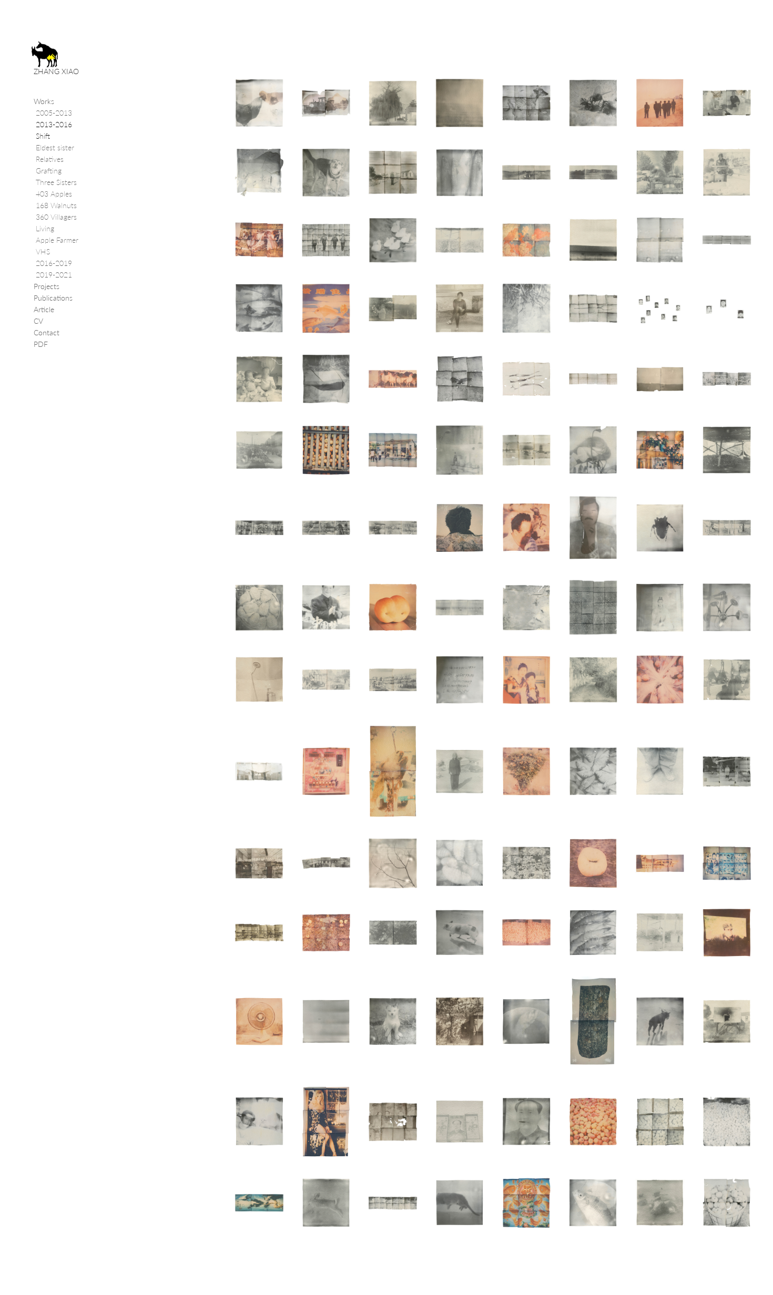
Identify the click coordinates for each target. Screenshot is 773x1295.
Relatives (50, 159)
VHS (43, 251)
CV (38, 320)
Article (44, 309)
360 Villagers (56, 216)
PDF (41, 344)
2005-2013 (54, 112)
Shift (43, 135)
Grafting (49, 170)
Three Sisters (56, 182)
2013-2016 (54, 124)
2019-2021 (54, 274)
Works (44, 101)
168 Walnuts (56, 205)
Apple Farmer (57, 239)
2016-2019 (54, 263)
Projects (46, 286)
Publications (53, 297)
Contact (46, 332)
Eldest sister (55, 147)
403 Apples (54, 193)
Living (45, 228)
